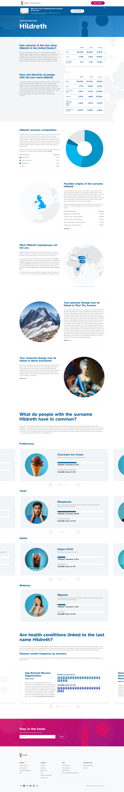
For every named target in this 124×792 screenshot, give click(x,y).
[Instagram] (27, 786)
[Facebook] (21, 786)
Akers (37, 267)
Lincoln (41, 267)
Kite (21, 269)
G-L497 (34, 264)
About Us (43, 768)
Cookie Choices (65, 770)
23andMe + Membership (25, 770)
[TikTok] (37, 786)
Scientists (85, 768)
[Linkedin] (33, 786)
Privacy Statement (66, 768)
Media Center (44, 770)
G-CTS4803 (27, 264)
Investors (43, 765)
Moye (58, 267)
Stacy (44, 267)
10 (71, 706)
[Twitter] (30, 786)
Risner (29, 267)
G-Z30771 (56, 258)
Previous (51, 484)
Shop (98, 3)
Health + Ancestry (24, 765)
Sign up (62, 736)
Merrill (33, 267)
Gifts (21, 772)
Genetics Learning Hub (46, 775)
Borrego (48, 267)
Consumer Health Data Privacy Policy (70, 772)
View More (66, 228)
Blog (42, 772)
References (67, 340)
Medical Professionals (88, 765)
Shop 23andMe (77, 11)
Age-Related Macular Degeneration (46, 696)
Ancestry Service (23, 768)
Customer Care (44, 777)
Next (78, 484)
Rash (52, 267)
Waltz (55, 267)
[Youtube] (24, 786)
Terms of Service (66, 765)
